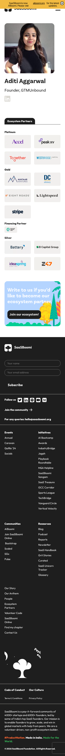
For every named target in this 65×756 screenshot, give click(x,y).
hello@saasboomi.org (38, 419)
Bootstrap (10, 543)
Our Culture (36, 690)
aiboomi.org (39, 3)
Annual (8, 437)
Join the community (16, 409)
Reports (42, 539)
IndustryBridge (46, 448)
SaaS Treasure (46, 482)
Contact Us (11, 632)
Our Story (10, 588)
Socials (8, 453)
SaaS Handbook (47, 550)
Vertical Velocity (47, 508)
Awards (42, 443)
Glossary (43, 575)
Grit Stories (44, 555)
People (8, 598)
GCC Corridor (46, 487)
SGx (7, 554)
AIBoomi (9, 529)
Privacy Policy (35, 698)
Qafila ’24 (10, 448)
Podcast (42, 534)
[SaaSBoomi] (18, 347)
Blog (40, 529)
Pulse (7, 559)
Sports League (46, 492)
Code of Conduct (15, 690)
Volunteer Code (13, 613)
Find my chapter (14, 627)
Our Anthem (12, 593)
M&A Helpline (45, 468)
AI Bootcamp (45, 437)
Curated (43, 560)
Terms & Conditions (13, 698)
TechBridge (44, 498)
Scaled (8, 548)
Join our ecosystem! (24, 314)
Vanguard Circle (47, 503)
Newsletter (44, 544)
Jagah (41, 453)
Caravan (9, 443)
